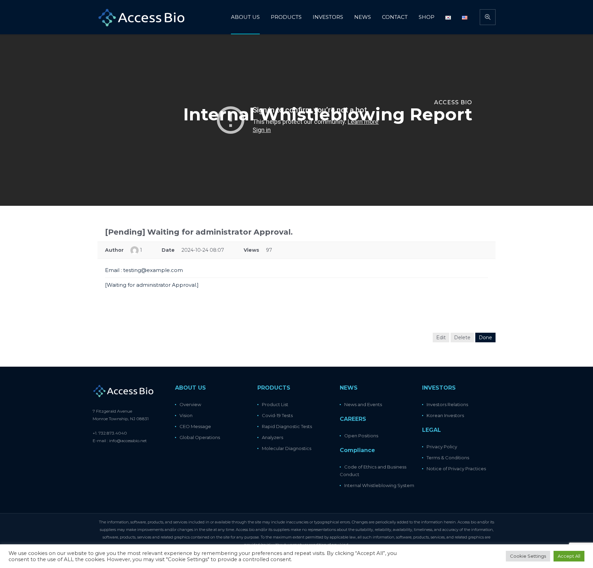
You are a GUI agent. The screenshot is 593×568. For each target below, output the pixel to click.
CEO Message (195, 426)
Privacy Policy (442, 446)
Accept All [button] (569, 556)
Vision (186, 415)
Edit (441, 337)
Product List (275, 404)
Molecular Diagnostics (286, 448)
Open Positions (361, 435)
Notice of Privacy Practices (456, 468)
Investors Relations (447, 404)
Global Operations (199, 437)
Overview (190, 404)
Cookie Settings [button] (528, 556)
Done (485, 337)
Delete (462, 337)
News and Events (363, 404)
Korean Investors (445, 415)
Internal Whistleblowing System (379, 485)
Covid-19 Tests (277, 415)
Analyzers (272, 437)
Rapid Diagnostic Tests (287, 426)
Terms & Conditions (448, 457)
